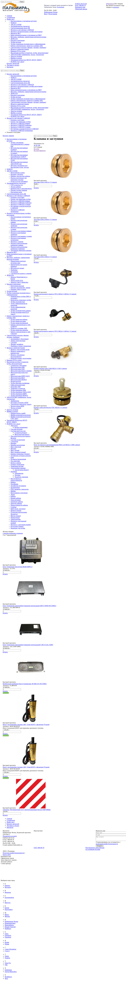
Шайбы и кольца (16, 113)
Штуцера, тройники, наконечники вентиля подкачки (28, 91)
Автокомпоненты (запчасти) (20, 81)
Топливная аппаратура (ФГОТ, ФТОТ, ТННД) (26, 114)
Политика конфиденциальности (13, 853)
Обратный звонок (81, 9)
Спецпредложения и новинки (13, 533)
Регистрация (53, 14)
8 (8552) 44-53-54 (81, 4)
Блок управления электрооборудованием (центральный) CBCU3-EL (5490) (28, 645)
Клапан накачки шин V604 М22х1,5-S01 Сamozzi (50, 368)
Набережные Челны (50, 12)
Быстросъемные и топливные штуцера (24, 76)
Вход (45, 14)
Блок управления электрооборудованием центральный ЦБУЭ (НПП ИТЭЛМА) (29, 606)
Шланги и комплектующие (20, 104)
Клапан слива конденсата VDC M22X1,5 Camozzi (50, 407)
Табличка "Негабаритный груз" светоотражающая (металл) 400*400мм (26, 809)
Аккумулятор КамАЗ (22, 470)
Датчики (17, 475)
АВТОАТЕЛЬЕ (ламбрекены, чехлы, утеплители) (27, 109)
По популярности (40, 150)
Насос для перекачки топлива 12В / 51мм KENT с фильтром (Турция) (26, 767)
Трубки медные (16, 97)
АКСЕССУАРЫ (16, 79)
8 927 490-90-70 (39, 848)
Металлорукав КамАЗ (22, 434)
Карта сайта (7, 855)
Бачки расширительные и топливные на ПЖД (26, 90)
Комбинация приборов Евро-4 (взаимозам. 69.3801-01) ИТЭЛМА (25, 684)
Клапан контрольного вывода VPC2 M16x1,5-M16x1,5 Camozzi (55, 294)
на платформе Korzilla (92, 849)
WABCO (13, 77)
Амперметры (19, 473)
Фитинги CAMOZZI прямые (20, 123)
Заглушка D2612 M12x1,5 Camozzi (45, 182)
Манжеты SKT (16, 88)
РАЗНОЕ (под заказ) (17, 116)
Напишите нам (80, 7)
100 (39, 145)
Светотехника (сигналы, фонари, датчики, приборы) (28, 102)
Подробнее (60, 7)
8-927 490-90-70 (80, 5)
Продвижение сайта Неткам (94, 848)
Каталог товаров (8, 136)
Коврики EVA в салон (18, 106)
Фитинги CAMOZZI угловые (20, 127)
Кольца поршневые (21, 427)
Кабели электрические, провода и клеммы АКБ (27, 100)
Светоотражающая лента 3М (20, 83)
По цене (36, 149)
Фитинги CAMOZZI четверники (22, 130)
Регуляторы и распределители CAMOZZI (24, 129)
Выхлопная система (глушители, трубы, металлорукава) (29, 107)
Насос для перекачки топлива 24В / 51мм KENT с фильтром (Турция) (26, 724)
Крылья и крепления (18, 95)
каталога (116, 7)
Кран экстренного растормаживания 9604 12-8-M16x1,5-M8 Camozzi (57, 445)
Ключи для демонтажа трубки (21, 122)
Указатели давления (21, 477)
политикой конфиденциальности (107, 844)
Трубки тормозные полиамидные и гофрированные (28, 99)
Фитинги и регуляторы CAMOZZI (22, 84)
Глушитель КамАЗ (21, 432)
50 (36, 145)
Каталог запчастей (13, 74)
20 (34, 145)
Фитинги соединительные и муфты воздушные (27, 86)
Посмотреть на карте (10, 836)
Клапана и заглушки (17, 120)
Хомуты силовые (16, 111)
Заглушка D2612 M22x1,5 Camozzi (45, 257)
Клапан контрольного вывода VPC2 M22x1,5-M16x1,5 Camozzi (55, 331)
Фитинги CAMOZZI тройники (21, 125)
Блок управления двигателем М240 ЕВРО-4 (17, 567)
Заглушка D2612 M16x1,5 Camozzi (45, 219)
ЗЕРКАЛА (14, 93)
